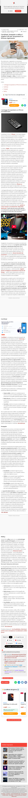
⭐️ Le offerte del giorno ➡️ (10, 689)
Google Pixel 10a (13, 100)
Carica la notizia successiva (14, 719)
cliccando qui (21, 423)
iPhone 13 (19, 184)
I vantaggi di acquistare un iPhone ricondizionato (15, 84)
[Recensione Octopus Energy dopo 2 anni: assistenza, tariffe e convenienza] (5, 767)
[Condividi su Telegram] (25, 105)
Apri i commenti (5, 682)
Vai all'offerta (13, 105)
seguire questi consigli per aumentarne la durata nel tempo (13, 270)
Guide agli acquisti (6, 32)
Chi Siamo (3, 793)
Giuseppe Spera (5, 29)
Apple (7, 148)
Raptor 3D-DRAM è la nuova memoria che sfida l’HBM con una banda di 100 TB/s (16, 780)
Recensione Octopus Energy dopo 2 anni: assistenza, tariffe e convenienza (16, 768)
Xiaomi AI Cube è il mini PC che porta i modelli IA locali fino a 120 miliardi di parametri (15, 773)
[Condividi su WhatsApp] (22, 105)
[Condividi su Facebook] (25, 682)
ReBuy (5, 91)
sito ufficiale (4, 512)
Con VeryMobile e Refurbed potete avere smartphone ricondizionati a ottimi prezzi (14, 630)
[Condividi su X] (22, 682)
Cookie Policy (5, 795)
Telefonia (4, 31)
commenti (24, 31)
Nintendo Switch (17, 551)
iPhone (12, 32)
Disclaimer (11, 795)
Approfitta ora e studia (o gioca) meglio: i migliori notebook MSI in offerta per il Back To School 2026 (16, 756)
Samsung (21, 339)
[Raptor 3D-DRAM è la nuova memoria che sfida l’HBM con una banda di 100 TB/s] (5, 779)
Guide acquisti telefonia (12, 31)
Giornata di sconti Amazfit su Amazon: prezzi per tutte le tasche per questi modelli (16, 762)
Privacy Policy (24, 793)
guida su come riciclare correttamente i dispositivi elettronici (13, 206)
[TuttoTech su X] (10, 637)
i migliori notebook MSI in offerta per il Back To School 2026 (15, 661)
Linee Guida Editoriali (15, 793)
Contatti (8, 793)
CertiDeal (6, 87)
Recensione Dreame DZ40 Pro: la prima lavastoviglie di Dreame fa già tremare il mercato (15, 656)
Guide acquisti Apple (8, 678)
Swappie (6, 89)
